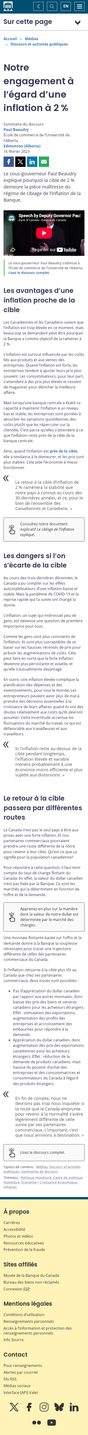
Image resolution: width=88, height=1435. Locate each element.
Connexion (17, 1289)
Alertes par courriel (21, 1372)
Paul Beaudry (16, 129)
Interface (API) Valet (21, 1392)
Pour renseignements (23, 1365)
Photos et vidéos (18, 1236)
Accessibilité (14, 1229)
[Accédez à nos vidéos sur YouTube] (52, 1425)
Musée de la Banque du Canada (31, 1275)
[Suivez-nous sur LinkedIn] (74, 1410)
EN (66, 6)
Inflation (10, 1187)
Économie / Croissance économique (49, 1182)
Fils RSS (10, 1379)
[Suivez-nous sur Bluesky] (59, 1410)
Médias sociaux (17, 1385)
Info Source (14, 1339)
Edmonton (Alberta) (22, 146)
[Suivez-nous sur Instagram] (44, 1410)
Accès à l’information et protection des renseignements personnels (38, 1331)
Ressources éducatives (24, 1243)
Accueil (10, 38)
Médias (31, 38)
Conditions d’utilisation (24, 1314)
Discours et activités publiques (39, 44)
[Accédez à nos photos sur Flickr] (37, 1425)
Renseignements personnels (29, 1321)
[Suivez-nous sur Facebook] (29, 1410)
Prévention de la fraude (24, 1249)
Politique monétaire (36, 1177)
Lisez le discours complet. (29, 272)
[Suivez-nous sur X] (14, 1410)
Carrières (12, 1222)
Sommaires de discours (39, 1171)
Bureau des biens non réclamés (31, 1282)
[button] (9, 162)
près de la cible (63, 451)
